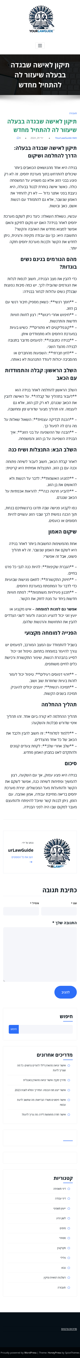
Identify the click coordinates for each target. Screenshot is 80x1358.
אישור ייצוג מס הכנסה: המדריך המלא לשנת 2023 (40, 1090)
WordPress (30, 1352)
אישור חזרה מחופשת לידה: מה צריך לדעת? (44, 1114)
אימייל (34, 903)
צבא (63, 1268)
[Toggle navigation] (40, 45)
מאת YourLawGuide (66, 137)
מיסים (63, 1228)
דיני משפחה (59, 1189)
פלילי (63, 1258)
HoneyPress (54, 1352)
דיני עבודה (60, 1198)
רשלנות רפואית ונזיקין (55, 1277)
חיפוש (66, 1016)
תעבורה (73, 113)
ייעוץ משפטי (59, 1208)
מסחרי (62, 1238)
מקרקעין (61, 1248)
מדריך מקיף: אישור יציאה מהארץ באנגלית (44, 1080)
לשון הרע (61, 1218)
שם (74, 903)
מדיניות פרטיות (69, 1329)
